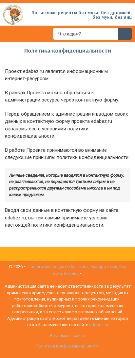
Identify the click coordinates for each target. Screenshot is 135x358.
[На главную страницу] (13, 14)
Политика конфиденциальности (67, 346)
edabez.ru (98, 324)
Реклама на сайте (67, 335)
